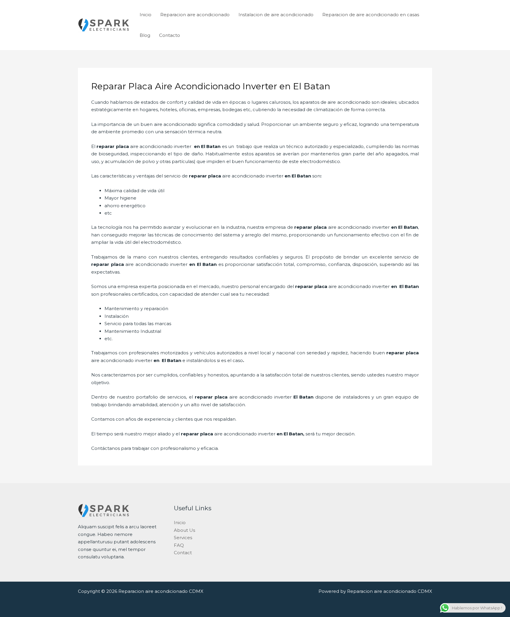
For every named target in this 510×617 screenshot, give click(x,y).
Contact (183, 552)
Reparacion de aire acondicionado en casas (370, 14)
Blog (145, 35)
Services (183, 537)
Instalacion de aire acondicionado (275, 14)
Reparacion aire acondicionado (195, 14)
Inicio (145, 14)
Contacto (169, 35)
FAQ (179, 545)
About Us (184, 530)
